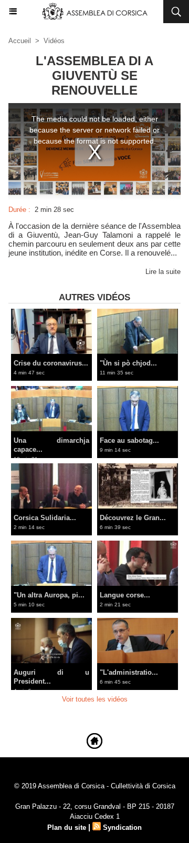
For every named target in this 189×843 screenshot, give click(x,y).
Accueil (19, 41)
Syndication (122, 827)
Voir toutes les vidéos (95, 699)
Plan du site (66, 827)
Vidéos (54, 41)
